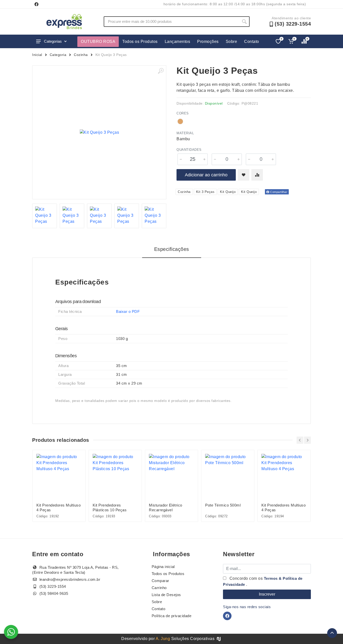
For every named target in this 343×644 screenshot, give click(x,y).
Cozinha (81, 55)
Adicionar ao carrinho (206, 174)
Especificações (171, 249)
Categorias (53, 41)
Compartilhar (278, 191)
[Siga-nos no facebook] (36, 4)
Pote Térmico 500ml (223, 505)
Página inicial (163, 566)
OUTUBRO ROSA (98, 41)
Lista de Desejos (166, 595)
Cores (183, 113)
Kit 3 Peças (205, 192)
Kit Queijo (228, 192)
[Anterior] (300, 440)
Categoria (58, 55)
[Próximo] (307, 440)
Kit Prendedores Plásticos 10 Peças (110, 507)
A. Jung (163, 638)
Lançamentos (177, 41)
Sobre (231, 41)
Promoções (208, 41)
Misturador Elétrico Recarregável (165, 507)
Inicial (37, 55)
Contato (251, 41)
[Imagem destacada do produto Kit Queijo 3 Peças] (99, 132)
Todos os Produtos (140, 41)
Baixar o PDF (128, 311)
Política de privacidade (172, 616)
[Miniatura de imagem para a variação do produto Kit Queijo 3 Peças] (154, 215)
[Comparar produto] (257, 175)
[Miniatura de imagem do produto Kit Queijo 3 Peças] (44, 215)
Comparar (160, 581)
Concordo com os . (263, 581)
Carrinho (159, 588)
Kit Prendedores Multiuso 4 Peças (58, 507)
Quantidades (189, 150)
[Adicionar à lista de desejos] (243, 175)
